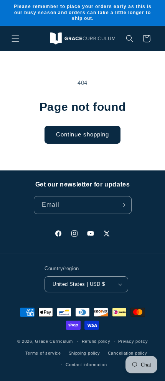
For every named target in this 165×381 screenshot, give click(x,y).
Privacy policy (133, 341)
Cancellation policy (127, 353)
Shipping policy (85, 353)
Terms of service (43, 353)
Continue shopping (82, 134)
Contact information (86, 364)
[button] (15, 38)
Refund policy (96, 341)
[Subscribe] (122, 205)
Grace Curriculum (54, 341)
